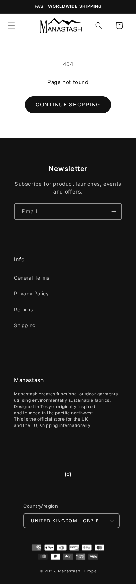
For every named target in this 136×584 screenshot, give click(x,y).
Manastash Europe (77, 571)
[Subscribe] (113, 211)
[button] (98, 25)
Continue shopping (68, 104)
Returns (23, 309)
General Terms (32, 278)
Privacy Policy (31, 293)
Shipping (25, 325)
